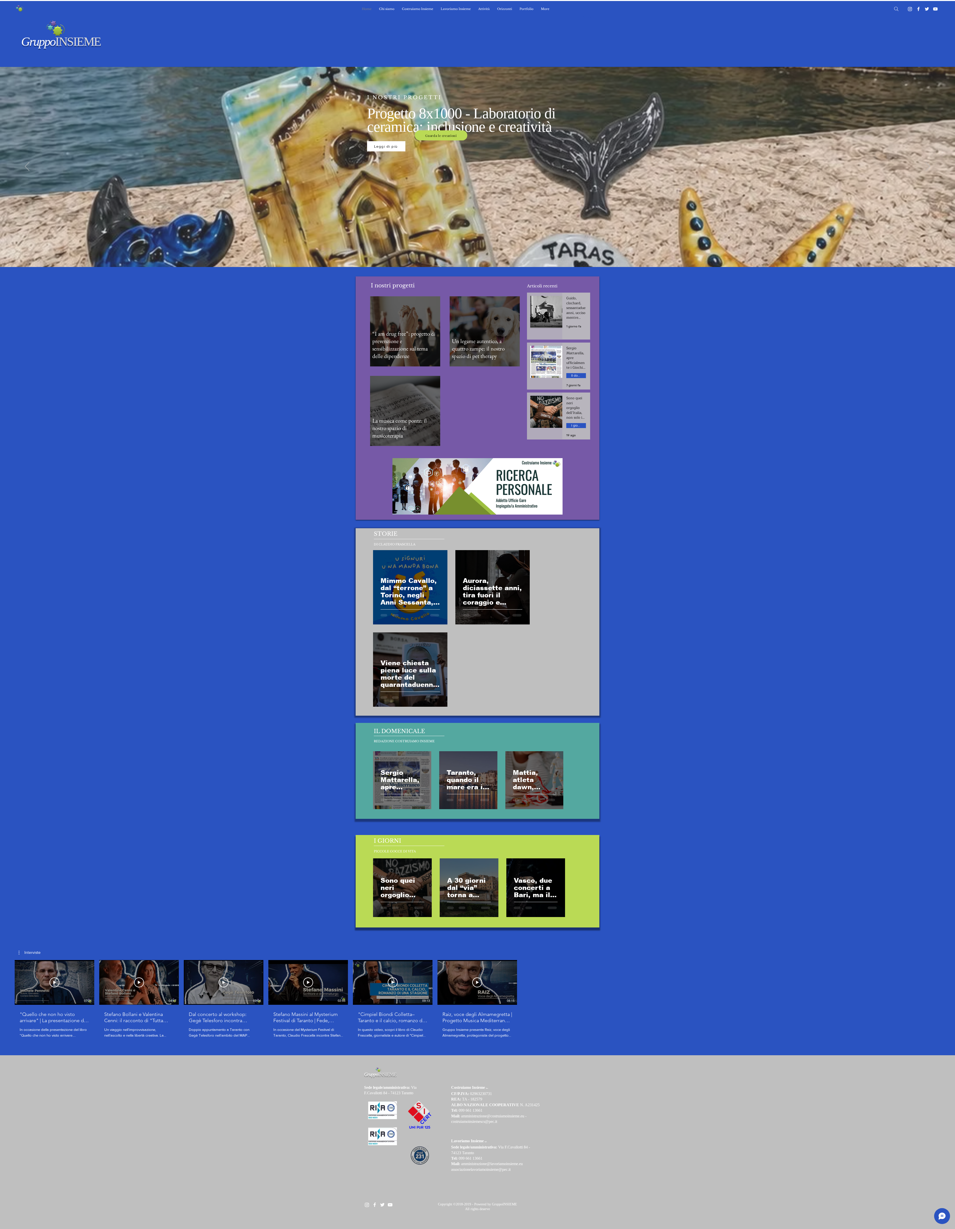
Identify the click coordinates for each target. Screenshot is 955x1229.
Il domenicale (578, 375)
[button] (30, 952)
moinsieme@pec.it (496, 1169)
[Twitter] (927, 9)
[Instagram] (910, 9)
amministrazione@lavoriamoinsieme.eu (492, 1164)
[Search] (896, 8)
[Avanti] (928, 167)
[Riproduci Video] (54, 982)
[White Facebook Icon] (375, 1205)
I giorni (576, 425)
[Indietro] (27, 167)
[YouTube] (935, 9)
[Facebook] (918, 9)
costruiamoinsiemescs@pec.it (474, 1121)
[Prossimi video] (525, 981)
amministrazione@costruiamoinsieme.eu (492, 1116)
